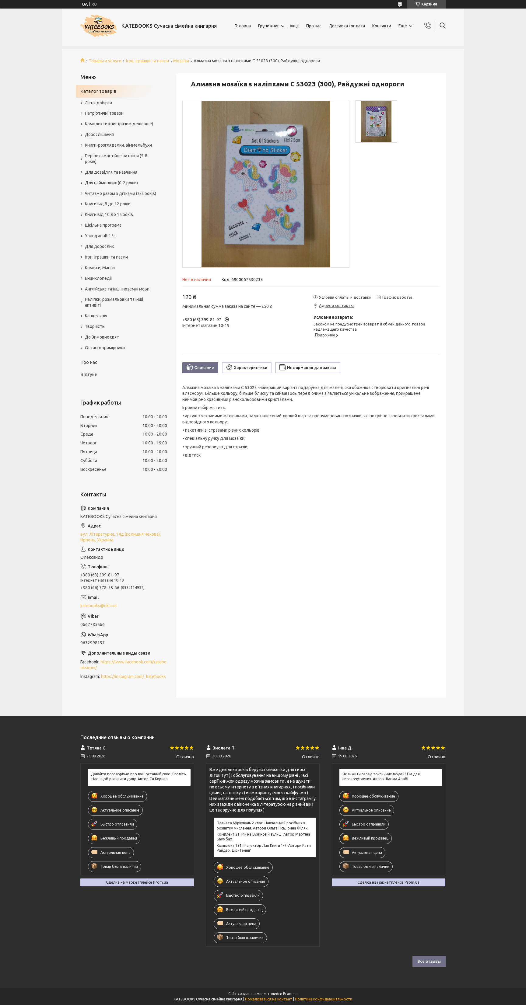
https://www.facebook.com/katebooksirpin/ (123, 664)
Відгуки (88, 374)
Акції (294, 25)
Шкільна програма (103, 225)
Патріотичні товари (104, 113)
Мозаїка (181, 60)
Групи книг (268, 25)
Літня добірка (98, 102)
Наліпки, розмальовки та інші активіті (114, 302)
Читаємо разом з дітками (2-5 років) (120, 193)
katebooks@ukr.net (98, 605)
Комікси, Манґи (100, 267)
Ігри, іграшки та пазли (147, 60)
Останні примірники (105, 347)
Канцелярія (96, 315)
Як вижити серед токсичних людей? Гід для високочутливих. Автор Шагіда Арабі (381, 776)
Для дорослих (99, 246)
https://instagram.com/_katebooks (133, 676)
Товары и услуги (105, 60)
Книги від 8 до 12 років (108, 203)
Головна (243, 25)
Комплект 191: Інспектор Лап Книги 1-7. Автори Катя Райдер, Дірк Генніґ (264, 847)
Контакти (381, 25)
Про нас (313, 25)
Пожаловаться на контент (268, 999)
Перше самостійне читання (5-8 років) (116, 158)
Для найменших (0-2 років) (111, 182)
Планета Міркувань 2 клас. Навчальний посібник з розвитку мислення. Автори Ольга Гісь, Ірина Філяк (262, 825)
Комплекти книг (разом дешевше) (119, 123)
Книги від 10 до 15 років (109, 214)
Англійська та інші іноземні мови (117, 289)
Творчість (95, 326)
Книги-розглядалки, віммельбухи (118, 145)
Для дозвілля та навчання (111, 172)
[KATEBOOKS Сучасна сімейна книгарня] (98, 26)
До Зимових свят (102, 337)
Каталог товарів (98, 91)
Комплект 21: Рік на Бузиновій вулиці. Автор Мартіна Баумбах (263, 836)
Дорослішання (99, 134)
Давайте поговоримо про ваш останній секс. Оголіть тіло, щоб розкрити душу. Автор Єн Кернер (138, 776)
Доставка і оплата (347, 25)
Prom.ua (290, 994)
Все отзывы (429, 961)
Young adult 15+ (100, 235)
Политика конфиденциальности (323, 999)
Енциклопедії (98, 278)
